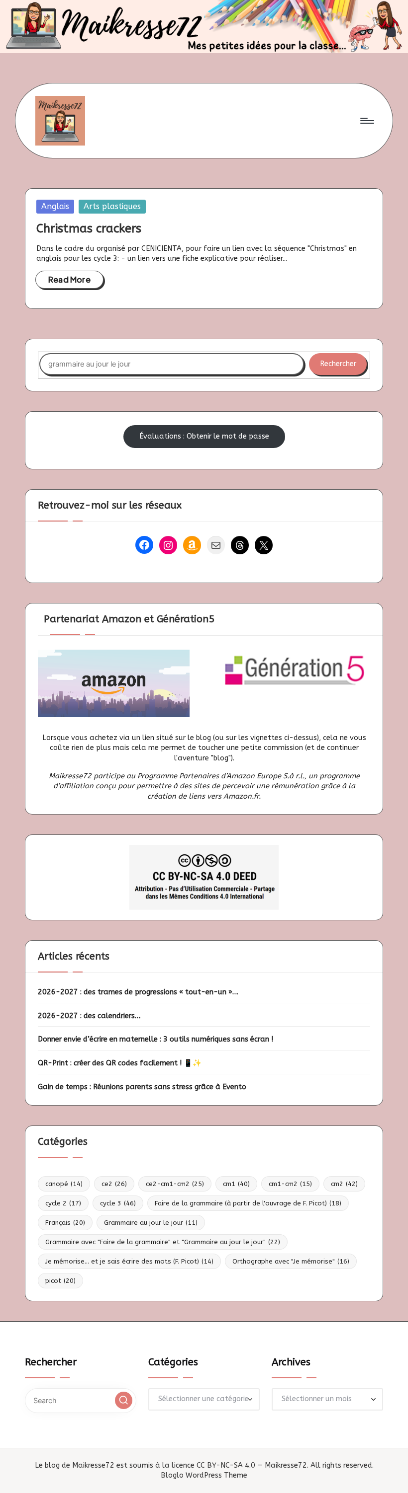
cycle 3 (118, 1203)
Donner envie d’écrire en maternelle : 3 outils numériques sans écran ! (155, 1039)
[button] (123, 1400)
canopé (64, 1184)
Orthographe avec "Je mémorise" (290, 1261)
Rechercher (338, 364)
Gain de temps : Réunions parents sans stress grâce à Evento (142, 1087)
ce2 (114, 1184)
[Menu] (366, 120)
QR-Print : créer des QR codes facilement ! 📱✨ (120, 1063)
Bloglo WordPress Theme (204, 1475)
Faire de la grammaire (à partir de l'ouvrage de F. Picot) (248, 1203)
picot (60, 1280)
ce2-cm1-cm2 (175, 1184)
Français (65, 1222)
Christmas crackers (88, 228)
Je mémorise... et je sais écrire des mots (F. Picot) (129, 1261)
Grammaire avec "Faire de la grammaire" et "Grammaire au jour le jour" (162, 1242)
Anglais (55, 206)
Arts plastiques (112, 206)
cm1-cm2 (290, 1184)
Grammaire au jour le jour (151, 1222)
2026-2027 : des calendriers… (89, 1016)
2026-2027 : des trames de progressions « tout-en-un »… (138, 992)
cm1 (236, 1184)
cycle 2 (63, 1203)
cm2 (344, 1184)
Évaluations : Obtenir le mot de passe (204, 436)
